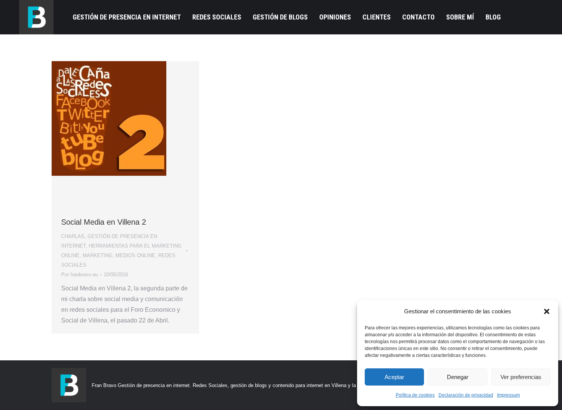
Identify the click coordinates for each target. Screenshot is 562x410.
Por (79, 274)
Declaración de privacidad (466, 395)
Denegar (457, 377)
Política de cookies (415, 395)
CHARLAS (72, 236)
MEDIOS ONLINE (135, 255)
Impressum (508, 395)
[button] (547, 311)
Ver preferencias (520, 377)
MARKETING (97, 255)
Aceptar (394, 377)
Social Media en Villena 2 (103, 222)
